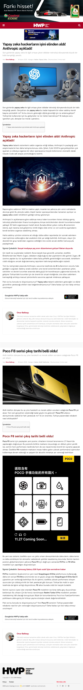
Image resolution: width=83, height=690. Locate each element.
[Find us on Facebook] (60, 686)
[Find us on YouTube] (63, 686)
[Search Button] (79, 25)
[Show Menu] (4, 25)
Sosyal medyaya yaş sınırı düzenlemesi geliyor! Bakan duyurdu (45, 248)
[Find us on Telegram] (68, 686)
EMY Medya (17, 677)
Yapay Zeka (43, 59)
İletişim (11, 682)
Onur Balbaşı (10, 59)
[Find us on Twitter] (57, 686)
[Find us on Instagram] (65, 686)
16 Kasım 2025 (22, 59)
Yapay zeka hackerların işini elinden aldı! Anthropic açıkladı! (26, 127)
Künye (5, 682)
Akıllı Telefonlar (44, 362)
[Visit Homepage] (41, 25)
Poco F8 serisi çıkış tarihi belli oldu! (18, 427)
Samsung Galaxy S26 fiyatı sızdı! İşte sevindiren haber (42, 569)
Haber (36, 59)
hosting (12, 686)
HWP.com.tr (6, 686)
